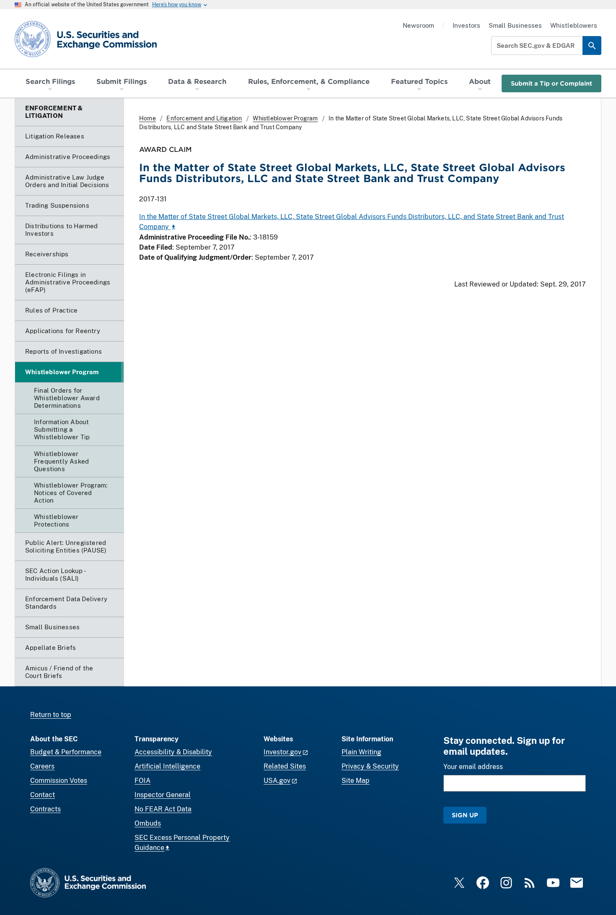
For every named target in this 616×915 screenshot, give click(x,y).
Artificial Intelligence (167, 766)
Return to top (50, 715)
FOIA (142, 781)
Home (147, 118)
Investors (466, 25)
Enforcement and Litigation (204, 118)
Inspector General (163, 795)
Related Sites (285, 766)
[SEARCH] (591, 45)
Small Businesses (515, 25)
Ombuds (148, 823)
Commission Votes (58, 781)
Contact (42, 795)
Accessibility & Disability (173, 752)
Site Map (356, 781)
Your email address (473, 767)
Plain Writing (361, 752)
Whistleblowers (573, 25)
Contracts (45, 809)
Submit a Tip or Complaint (551, 83)
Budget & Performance (65, 752)
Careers (42, 766)
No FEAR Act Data (163, 809)
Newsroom (418, 25)
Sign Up (465, 815)
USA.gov (277, 781)
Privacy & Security (370, 766)
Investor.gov (282, 752)
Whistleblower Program (285, 118)
